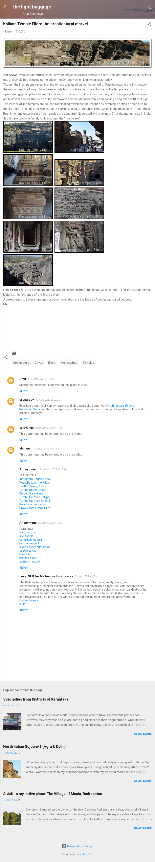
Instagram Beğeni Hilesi (34, 479)
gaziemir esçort (29, 561)
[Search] (149, 8)
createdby (26, 399)
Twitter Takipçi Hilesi (32, 486)
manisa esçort (29, 558)
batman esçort (29, 543)
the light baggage (32, 7)
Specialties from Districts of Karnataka (35, 699)
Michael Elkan (86, 854)
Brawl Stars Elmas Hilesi (35, 508)
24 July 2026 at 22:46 (86, 576)
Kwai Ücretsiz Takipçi (33, 504)
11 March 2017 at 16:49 (41, 378)
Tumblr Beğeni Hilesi (32, 490)
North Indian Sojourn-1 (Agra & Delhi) (34, 746)
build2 (23, 604)
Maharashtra (69, 362)
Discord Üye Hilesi (31, 493)
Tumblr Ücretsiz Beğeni (34, 501)
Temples (88, 362)
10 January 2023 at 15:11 (46, 448)
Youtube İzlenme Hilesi (34, 482)
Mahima (24, 448)
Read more (143, 734)
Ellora (52, 362)
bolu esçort (27, 554)
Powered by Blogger (80, 846)
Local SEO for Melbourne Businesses (46, 576)
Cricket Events (28, 600)
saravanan (26, 427)
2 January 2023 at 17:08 (48, 427)
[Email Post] (13, 354)
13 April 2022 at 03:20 (48, 399)
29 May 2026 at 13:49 (50, 522)
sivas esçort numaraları (34, 547)
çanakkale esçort (30, 539)
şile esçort (26, 536)
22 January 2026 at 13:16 (52, 469)
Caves (39, 362)
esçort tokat (27, 550)
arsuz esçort (27, 532)
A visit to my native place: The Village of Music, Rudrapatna (52, 794)
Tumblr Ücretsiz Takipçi (34, 497)
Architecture (21, 362)
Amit (22, 379)
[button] (149, 25)
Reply (23, 391)
